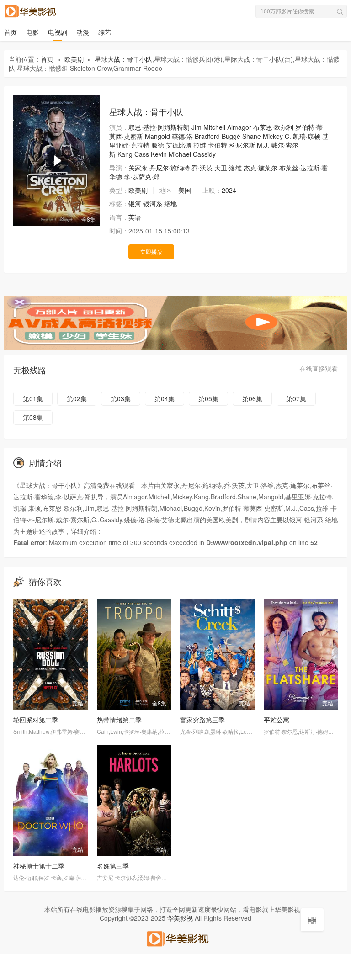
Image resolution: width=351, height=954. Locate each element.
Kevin (159, 154)
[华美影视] (175, 937)
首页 (10, 32)
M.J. (263, 144)
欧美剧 (74, 59)
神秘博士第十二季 (38, 865)
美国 (184, 190)
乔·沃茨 (202, 167)
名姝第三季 (113, 865)
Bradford (207, 136)
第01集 (33, 398)
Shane (251, 136)
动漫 (82, 32)
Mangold (157, 136)
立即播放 (151, 251)
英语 (134, 217)
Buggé (231, 136)
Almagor (239, 127)
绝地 (170, 203)
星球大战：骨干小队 (123, 59)
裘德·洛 (182, 136)
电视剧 (57, 32)
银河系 (152, 203)
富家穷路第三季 (202, 719)
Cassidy (204, 154)
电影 (32, 32)
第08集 (33, 417)
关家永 (138, 167)
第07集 (296, 398)
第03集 (121, 398)
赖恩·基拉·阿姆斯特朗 (159, 127)
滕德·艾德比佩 (171, 144)
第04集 (164, 398)
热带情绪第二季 (119, 719)
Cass (141, 154)
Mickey (273, 136)
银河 (134, 203)
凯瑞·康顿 (306, 136)
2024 (229, 190)
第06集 (252, 398)
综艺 (104, 32)
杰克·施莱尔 (260, 167)
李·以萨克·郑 (142, 176)
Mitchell (214, 127)
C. (288, 136)
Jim (196, 127)
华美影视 (180, 917)
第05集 (208, 398)
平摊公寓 (276, 719)
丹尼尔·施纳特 (169, 167)
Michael (180, 154)
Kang (125, 154)
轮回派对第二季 (35, 719)
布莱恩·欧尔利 (273, 127)
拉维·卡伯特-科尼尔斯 (224, 144)
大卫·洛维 (228, 167)
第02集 (77, 398)
